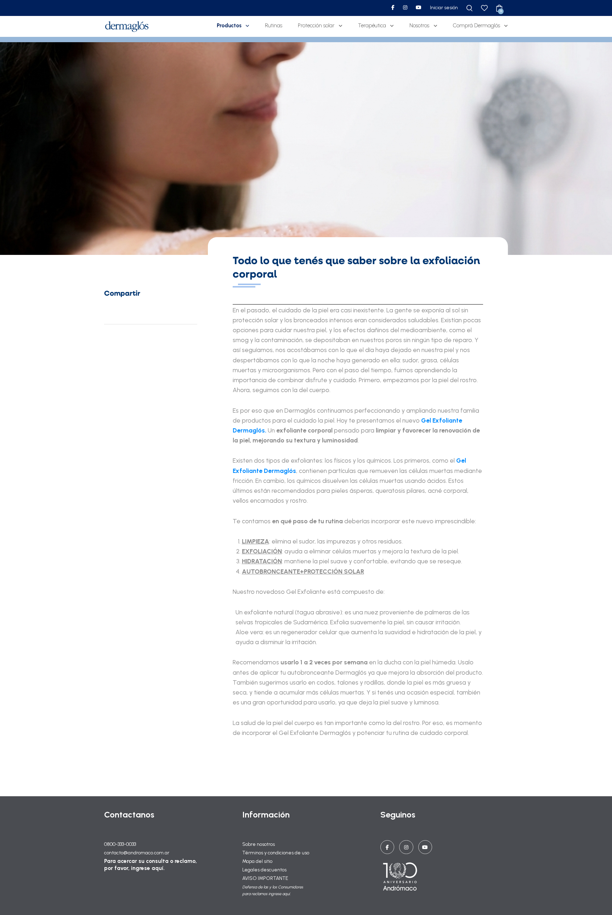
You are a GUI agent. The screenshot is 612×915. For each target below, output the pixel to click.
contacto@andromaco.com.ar (136, 853)
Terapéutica (372, 25)
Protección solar (316, 25)
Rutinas (273, 25)
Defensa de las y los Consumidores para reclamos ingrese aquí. (272, 890)
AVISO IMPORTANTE (265, 878)
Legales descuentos (264, 870)
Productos (229, 25)
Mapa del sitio (257, 861)
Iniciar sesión (444, 8)
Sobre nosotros (258, 844)
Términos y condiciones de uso (275, 853)
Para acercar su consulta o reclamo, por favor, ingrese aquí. (150, 864)
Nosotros (419, 25)
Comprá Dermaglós (476, 25)
